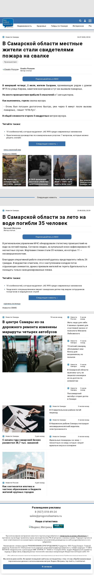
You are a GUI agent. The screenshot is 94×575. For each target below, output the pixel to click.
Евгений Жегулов (12, 228)
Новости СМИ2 (9, 154)
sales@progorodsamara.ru (46, 516)
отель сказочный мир (12, 150)
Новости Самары (12, 37)
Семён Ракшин (27, 68)
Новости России (73, 318)
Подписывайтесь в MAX (47, 79)
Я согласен (47, 567)
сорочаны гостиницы (12, 303)
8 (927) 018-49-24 (46, 511)
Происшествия (10, 62)
